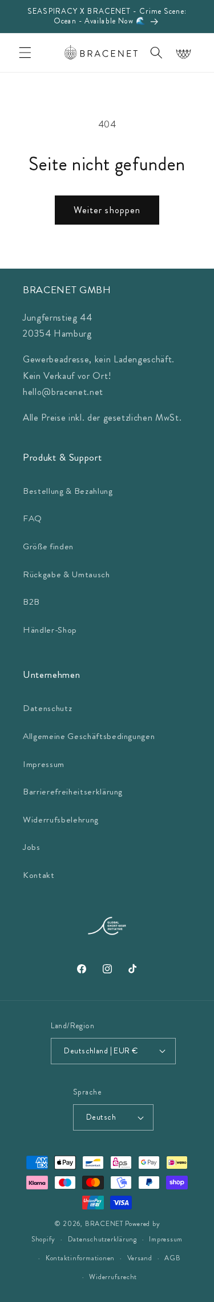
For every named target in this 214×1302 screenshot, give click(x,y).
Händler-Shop (50, 630)
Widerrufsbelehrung (61, 819)
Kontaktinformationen (80, 1258)
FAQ (32, 518)
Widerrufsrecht (113, 1277)
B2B (31, 602)
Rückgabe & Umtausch (66, 574)
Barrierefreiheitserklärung (73, 791)
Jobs (32, 847)
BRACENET (104, 1224)
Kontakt (39, 875)
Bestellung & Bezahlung (68, 491)
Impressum (43, 764)
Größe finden (48, 546)
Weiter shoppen (107, 210)
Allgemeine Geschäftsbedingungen (89, 736)
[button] (25, 52)
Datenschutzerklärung (102, 1239)
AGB (172, 1258)
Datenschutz (47, 708)
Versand (139, 1258)
